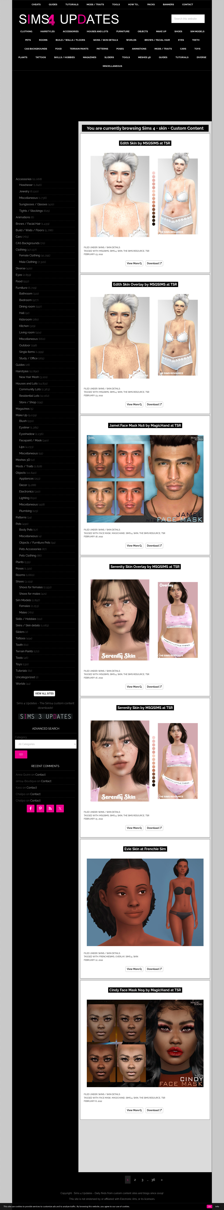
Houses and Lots (27, 383)
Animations (23, 217)
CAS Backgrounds (28, 243)
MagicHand (118, 533)
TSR (147, 251)
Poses (20, 568)
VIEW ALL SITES (44, 693)
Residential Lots (29, 395)
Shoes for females (31, 587)
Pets (18, 524)
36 (153, 1179)
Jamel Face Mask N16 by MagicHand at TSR (145, 425)
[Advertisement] (112, 96)
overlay (120, 956)
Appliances (26, 478)
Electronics (26, 491)
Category (21, 737)
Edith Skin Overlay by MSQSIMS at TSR (145, 284)
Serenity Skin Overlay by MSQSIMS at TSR (145, 567)
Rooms (20, 575)
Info (217, 1206)
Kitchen (24, 326)
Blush (23, 421)
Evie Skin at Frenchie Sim (145, 849)
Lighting (24, 498)
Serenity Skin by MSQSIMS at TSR (145, 708)
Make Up (21, 415)
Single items (27, 352)
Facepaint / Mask (30, 440)
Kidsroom (25, 319)
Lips (21, 447)
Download (153, 263)
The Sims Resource (133, 251)
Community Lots (30, 389)
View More (133, 263)
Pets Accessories (30, 549)
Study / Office (28, 358)
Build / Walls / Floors (30, 230)
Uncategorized (25, 677)
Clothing (21, 249)
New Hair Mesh (29, 377)
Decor (23, 485)
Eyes (19, 275)
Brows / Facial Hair (28, 223)
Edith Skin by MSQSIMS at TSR (145, 143)
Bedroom (25, 300)
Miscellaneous (28, 198)
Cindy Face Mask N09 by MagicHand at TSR (145, 990)
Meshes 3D (23, 459)
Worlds (20, 683)
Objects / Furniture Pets (34, 542)
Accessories (23, 179)
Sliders (20, 632)
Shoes (20, 581)
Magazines (23, 408)
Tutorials (21, 670)
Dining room (27, 306)
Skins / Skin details (109, 247)
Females (24, 606)
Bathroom (25, 293)
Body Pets (26, 529)
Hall (21, 313)
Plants (20, 562)
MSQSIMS (104, 251)
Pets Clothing (27, 555)
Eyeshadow (26, 434)
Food (19, 281)
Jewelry (24, 191)
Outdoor (24, 345)
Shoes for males (29, 593)
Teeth (19, 644)
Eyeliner (24, 427)
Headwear (26, 185)
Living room (27, 332)
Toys (19, 664)
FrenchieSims (106, 956)
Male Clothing (28, 262)
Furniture (21, 287)
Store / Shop (27, 402)
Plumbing (25, 511)
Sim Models (23, 600)
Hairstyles (22, 371)
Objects (21, 472)
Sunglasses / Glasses (33, 204)
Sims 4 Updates (70, 20)
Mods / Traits (24, 466)
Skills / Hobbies (26, 619)
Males (23, 612)
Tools (19, 657)
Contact (40, 774)
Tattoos (20, 638)
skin (120, 251)
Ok (209, 1206)
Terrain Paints (24, 651)
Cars (19, 236)
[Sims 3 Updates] (45, 716)
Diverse (20, 268)
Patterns (21, 517)
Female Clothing (29, 255)
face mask (105, 533)
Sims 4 (113, 251)
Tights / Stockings (31, 210)
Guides (20, 364)
